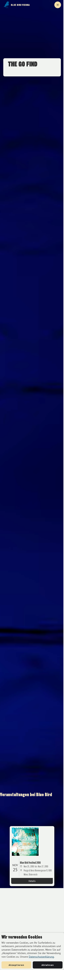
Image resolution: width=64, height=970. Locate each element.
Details (32, 880)
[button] (57, 4)
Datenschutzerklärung (41, 956)
